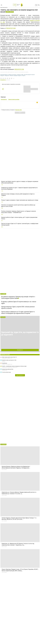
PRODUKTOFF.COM (10, 28)
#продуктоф (7, 75)
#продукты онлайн (20, 74)
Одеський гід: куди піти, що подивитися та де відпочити (20, 333)
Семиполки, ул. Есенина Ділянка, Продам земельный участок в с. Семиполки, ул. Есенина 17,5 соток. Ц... (19, 492)
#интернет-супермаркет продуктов (16, 75)
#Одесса (23, 75)
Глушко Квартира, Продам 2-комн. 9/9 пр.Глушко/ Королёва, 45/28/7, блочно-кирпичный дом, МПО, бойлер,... (20, 570)
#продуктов (2, 75)
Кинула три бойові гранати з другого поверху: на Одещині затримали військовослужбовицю (19, 182)
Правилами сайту (18, 109)
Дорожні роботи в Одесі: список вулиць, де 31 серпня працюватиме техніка (19, 218)
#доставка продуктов (4, 74)
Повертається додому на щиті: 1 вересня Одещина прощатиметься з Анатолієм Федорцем (19, 188)
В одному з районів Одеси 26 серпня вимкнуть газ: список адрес (18, 302)
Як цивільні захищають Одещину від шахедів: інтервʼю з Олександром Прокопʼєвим (18, 297)
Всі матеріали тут (20, 349)
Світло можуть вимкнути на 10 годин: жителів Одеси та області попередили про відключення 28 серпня (18, 312)
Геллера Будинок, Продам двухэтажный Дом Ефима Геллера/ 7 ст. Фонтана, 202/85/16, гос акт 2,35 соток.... (19, 518)
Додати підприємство (20, 375)
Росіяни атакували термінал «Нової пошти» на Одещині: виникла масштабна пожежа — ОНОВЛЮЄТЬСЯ (18, 211)
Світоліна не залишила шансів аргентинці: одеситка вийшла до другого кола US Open (18, 205)
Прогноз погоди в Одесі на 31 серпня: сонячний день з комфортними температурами (19, 224)
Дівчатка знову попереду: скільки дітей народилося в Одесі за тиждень (17, 194)
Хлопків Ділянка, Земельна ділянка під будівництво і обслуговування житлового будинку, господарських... (16, 467)
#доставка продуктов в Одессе (29, 74)
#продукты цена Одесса (12, 74)
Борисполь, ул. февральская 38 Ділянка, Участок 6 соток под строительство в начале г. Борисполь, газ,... (18, 544)
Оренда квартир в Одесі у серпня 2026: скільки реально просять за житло (18, 307)
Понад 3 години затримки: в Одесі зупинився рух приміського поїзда (19, 200)
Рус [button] (36, 5)
